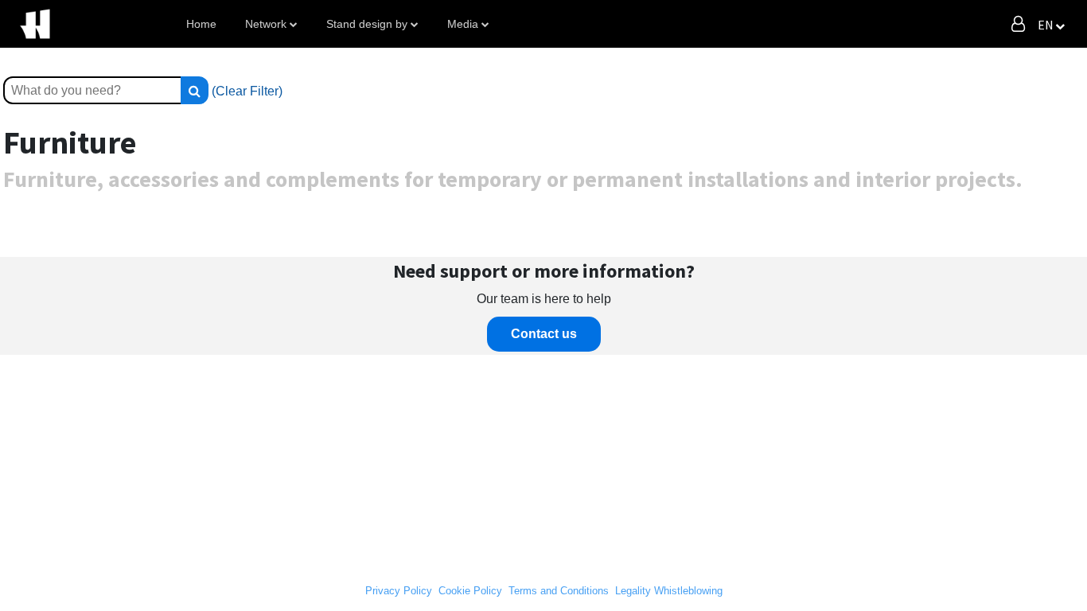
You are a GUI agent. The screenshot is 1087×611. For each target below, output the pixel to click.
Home (201, 24)
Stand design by (366, 24)
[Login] (1018, 24)
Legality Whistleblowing (669, 591)
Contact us (544, 334)
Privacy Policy (398, 591)
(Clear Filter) (247, 91)
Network (265, 24)
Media (462, 24)
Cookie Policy (470, 591)
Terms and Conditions (558, 591)
